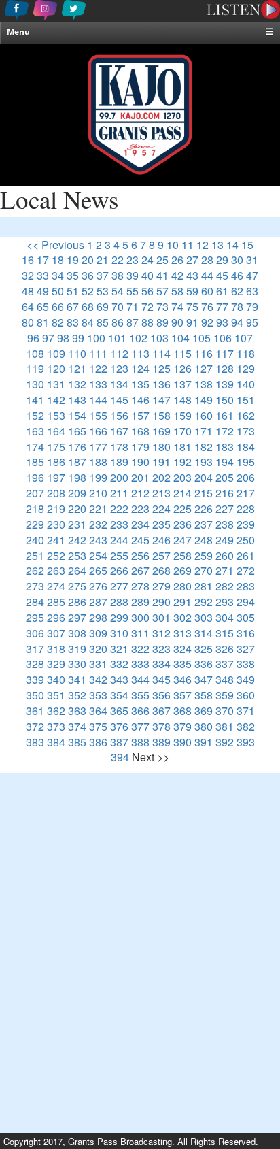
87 (132, 322)
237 (203, 524)
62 (237, 291)
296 (56, 617)
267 (140, 570)
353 (98, 695)
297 (77, 617)
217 (246, 493)
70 (117, 306)
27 (192, 259)
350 (35, 695)
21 (103, 259)
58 (177, 291)
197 (56, 477)
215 (203, 493)
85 (103, 322)
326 (224, 648)
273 (35, 586)
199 (98, 477)
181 (182, 446)
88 (147, 322)
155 (98, 415)
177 (98, 446)
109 (56, 353)
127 (203, 368)
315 (224, 633)
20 (88, 259)
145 (119, 399)
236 (182, 524)
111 (98, 353)
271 (224, 570)
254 (98, 555)
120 (56, 368)
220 (77, 508)
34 (58, 275)
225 (182, 508)
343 (119, 679)
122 (98, 368)
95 (252, 322)
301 (161, 617)
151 (246, 399)
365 (119, 710)
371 (246, 710)
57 (162, 291)
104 (180, 338)
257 (161, 555)
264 (77, 570)
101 (117, 338)
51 (73, 291)
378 (161, 726)
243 (98, 540)
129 (246, 368)
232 (98, 524)
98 (63, 338)
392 (224, 742)
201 (140, 477)
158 (161, 415)
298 (98, 617)
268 (161, 570)
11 (187, 244)
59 (192, 291)
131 (56, 384)
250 (246, 540)
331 (98, 663)
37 (103, 275)
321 (119, 648)
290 (161, 602)
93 (222, 322)
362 (56, 710)
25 (162, 259)
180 (161, 446)
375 (98, 726)
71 (132, 306)
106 (222, 338)
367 (161, 710)
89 (162, 322)
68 (88, 306)
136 (161, 384)
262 (35, 570)
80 (28, 322)
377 (140, 726)
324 (182, 648)
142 (56, 399)
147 (161, 399)
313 (182, 633)
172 (224, 431)
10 (173, 244)
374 (77, 726)
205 (224, 477)
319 (77, 648)
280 (182, 586)
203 (182, 477)
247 (182, 540)
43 (192, 275)
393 (246, 742)
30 (237, 259)
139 (224, 384)
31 (252, 259)
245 (140, 540)
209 (77, 493)
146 (140, 399)
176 (77, 446)
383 (35, 742)
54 (117, 291)
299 (119, 617)
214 (182, 493)
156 (119, 415)
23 (132, 259)
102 (138, 338)
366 (140, 710)
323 (161, 648)
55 (132, 291)
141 (35, 399)
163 (35, 431)
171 (203, 431)
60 (207, 291)
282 (224, 586)
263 (56, 570)
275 (77, 586)
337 (224, 663)
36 (88, 275)
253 (77, 555)
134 (119, 384)
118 (246, 353)
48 (28, 291)
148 (182, 399)
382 (246, 726)
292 (203, 602)
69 (103, 306)
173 (246, 431)
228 (246, 508)
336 (203, 663)
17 (43, 259)
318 (56, 648)
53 (103, 291)
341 (77, 679)
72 (147, 306)
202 (161, 477)
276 (98, 586)
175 (56, 446)
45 (222, 275)
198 (77, 477)
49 (43, 291)
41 (162, 275)
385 (77, 742)
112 (119, 353)
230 (56, 524)
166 (98, 431)
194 (224, 461)
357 (182, 695)
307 (56, 633)
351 (56, 695)
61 (222, 291)
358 (203, 695)
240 (35, 540)
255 (119, 555)
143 (77, 399)
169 (161, 431)
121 (77, 368)
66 (58, 306)
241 (56, 540)
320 (98, 648)
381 (224, 726)
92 (207, 322)
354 (119, 695)
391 (203, 742)
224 (161, 508)
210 (98, 493)
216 (224, 493)
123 (119, 368)
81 (43, 322)
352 (77, 695)
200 (119, 477)
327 (246, 648)
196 (35, 477)
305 (246, 617)
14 (232, 244)
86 (117, 322)
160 (203, 415)
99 (78, 338)
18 (58, 259)
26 (177, 259)
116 (203, 353)
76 (207, 306)
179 (140, 446)
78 (237, 306)
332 (119, 663)
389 (161, 742)
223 (140, 508)
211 (119, 493)
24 (147, 259)
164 (56, 431)
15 (247, 244)
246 (161, 540)
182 (203, 446)
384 (56, 742)
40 (147, 275)
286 (77, 602)
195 (246, 461)
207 (35, 493)
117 (224, 353)
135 (140, 384)
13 (217, 244)
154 (77, 415)
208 (56, 493)
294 (246, 602)
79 (252, 306)
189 (119, 461)
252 (56, 555)
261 (246, 555)
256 (140, 555)
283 (246, 586)
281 (203, 586)
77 (222, 306)
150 (224, 399)
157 (140, 415)
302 (182, 617)
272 (246, 570)
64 (28, 306)
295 (35, 617)
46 (237, 275)
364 (98, 710)
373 (56, 726)
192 (182, 461)
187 (77, 461)
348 (224, 679)
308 (77, 633)
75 (192, 306)
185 (35, 461)
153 (56, 415)
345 (161, 679)
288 (119, 602)
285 (56, 602)
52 (88, 291)
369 (203, 710)
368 (182, 710)
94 (237, 322)
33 (43, 275)
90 (177, 322)
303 (203, 617)
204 (203, 477)
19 (73, 259)
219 (56, 508)
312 (161, 633)
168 (140, 431)
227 (224, 508)
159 (182, 415)
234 (140, 524)
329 (56, 663)
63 (252, 291)
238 (224, 524)
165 (77, 431)
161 (224, 415)
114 (161, 353)
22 (117, 259)
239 (246, 524)
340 (56, 679)
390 (182, 742)
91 (192, 322)
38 (117, 275)
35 (73, 275)
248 (203, 540)
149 (203, 399)
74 (177, 306)
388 (140, 742)
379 (182, 726)
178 (119, 446)
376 (119, 726)
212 (140, 493)
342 (98, 679)
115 (182, 353)
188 (98, 461)
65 (43, 306)
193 (203, 461)
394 (120, 757)
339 (35, 679)
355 (140, 695)
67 (73, 306)
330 (77, 663)
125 (161, 368)
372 (35, 726)
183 (224, 446)
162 (246, 415)
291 (182, 602)
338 (246, 663)
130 (35, 384)
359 (224, 695)
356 (161, 695)
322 (140, 648)
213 (161, 493)
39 (132, 275)
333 (140, 663)
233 (119, 524)
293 (224, 602)
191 (161, 461)
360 (246, 695)
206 (246, 477)
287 (98, 602)
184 (246, 446)
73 (162, 306)
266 (119, 570)
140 (246, 384)
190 (140, 461)
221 (98, 508)
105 (201, 338)
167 (119, 431)
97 (48, 338)
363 (77, 710)
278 (140, 586)
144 (98, 399)
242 (77, 540)
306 (35, 633)
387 (119, 742)
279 (161, 586)
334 (161, 663)
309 (98, 633)
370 (224, 710)
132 (77, 384)
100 (96, 338)
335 (182, 663)
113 (140, 353)
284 (35, 602)
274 (56, 586)
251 (35, 555)
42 (177, 275)
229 (35, 524)
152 (35, 415)
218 (35, 508)
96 (33, 338)
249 (224, 540)
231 (77, 524)
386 (98, 742)
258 (182, 555)
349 (246, 679)
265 (98, 570)
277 (119, 586)
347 (203, 679)
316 (246, 633)
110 (77, 353)
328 (35, 663)
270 (203, 570)
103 (159, 338)
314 (203, 633)
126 (182, 368)
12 (202, 244)
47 (252, 275)
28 (207, 259)
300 (140, 617)
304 (224, 617)
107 (243, 338)
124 (140, 368)
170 (182, 431)
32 (28, 275)
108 (35, 353)
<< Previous (55, 244)
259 (203, 555)
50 (58, 291)
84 (88, 322)
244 (119, 540)
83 (73, 322)
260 (224, 555)
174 (35, 446)
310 (119, 633)
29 (222, 259)
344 (140, 679)
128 (224, 368)
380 (203, 726)
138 (203, 384)
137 (182, 384)
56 (147, 291)
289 (140, 602)
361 (35, 710)
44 (207, 275)
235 (161, 524)
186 (56, 461)
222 (119, 508)
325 (203, 648)
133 (98, 384)
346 (182, 679)
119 (35, 368)
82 (58, 322)
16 (28, 259)
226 (203, 508)
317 (35, 648)
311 (140, 633)
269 (182, 570)
